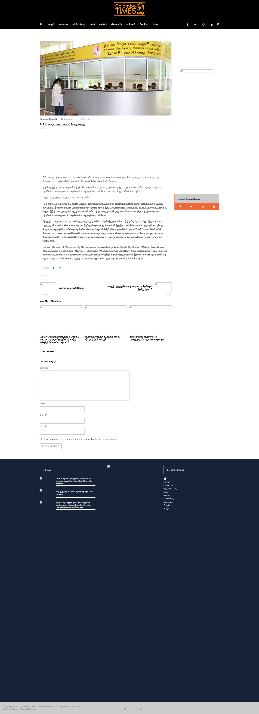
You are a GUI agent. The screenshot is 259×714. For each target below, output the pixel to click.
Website (44, 426)
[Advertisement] (105, 153)
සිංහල (155, 24)
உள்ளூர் (51, 24)
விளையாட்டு (116, 24)
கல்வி (92, 24)
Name (43, 404)
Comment (44, 368)
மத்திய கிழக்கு (78, 24)
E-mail (43, 415)
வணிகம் (103, 24)
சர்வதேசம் (63, 24)
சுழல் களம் (130, 24)
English (144, 24)
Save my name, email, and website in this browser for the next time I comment (81, 439)
